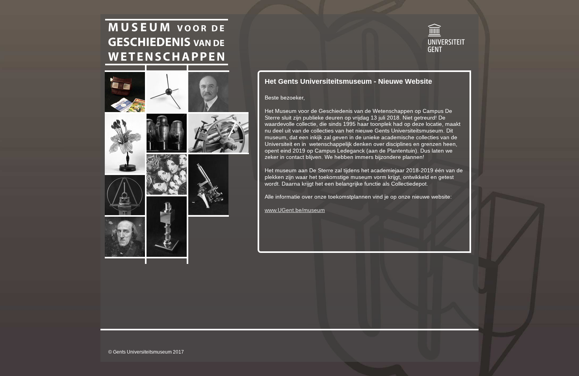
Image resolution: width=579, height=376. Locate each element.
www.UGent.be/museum (295, 210)
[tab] (125, 92)
